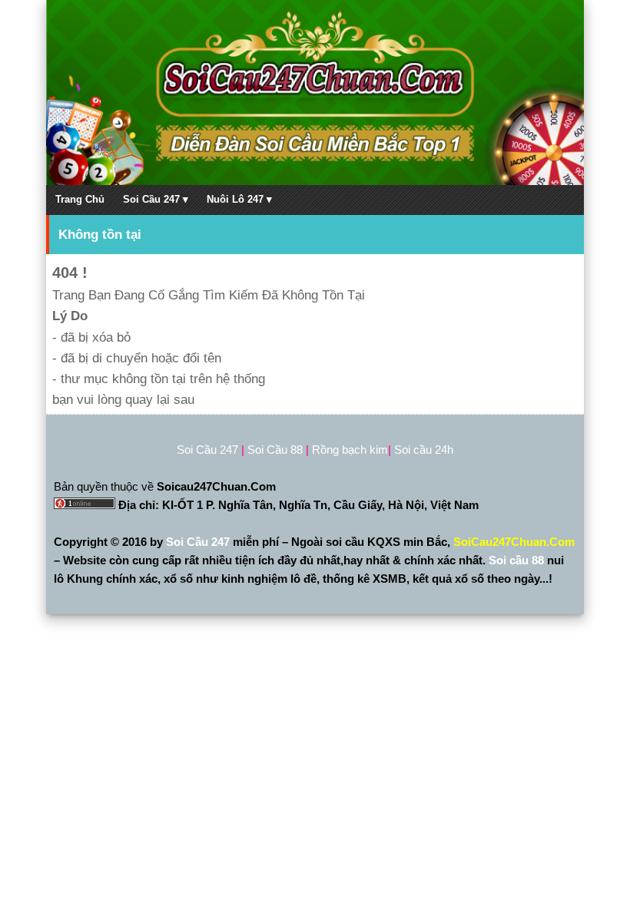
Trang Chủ (79, 199)
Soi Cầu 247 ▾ (155, 199)
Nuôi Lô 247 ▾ (239, 199)
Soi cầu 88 (516, 560)
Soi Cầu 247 (199, 541)
